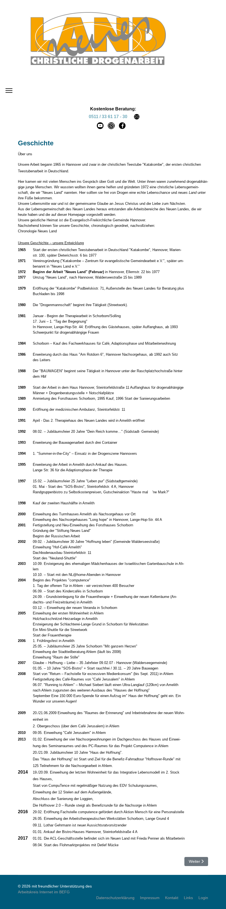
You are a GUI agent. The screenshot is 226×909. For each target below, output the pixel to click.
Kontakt (171, 898)
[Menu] (9, 90)
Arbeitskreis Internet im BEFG (44, 892)
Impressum (150, 898)
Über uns (25, 154)
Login (203, 898)
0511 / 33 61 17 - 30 (108, 116)
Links (188, 898)
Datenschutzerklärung (115, 898)
